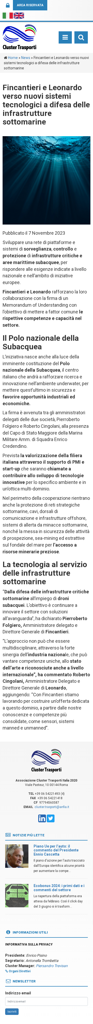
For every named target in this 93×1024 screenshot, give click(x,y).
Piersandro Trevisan (52, 966)
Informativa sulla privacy (29, 944)
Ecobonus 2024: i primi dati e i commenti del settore (59, 888)
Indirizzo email (18, 993)
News (25, 58)
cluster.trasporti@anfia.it (52, 807)
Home (13, 58)
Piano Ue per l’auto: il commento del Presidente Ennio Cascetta (56, 850)
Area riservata (30, 5)
